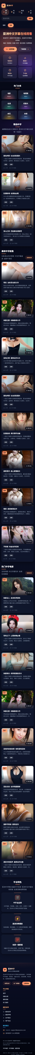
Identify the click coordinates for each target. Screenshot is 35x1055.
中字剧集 (11, 1048)
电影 (14, 12)
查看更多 (29, 257)
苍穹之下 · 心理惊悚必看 (11, 636)
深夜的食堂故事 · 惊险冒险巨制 (14, 749)
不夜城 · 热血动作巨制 (11, 547)
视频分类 (5, 996)
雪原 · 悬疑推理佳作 (10, 509)
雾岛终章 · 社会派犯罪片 (11, 156)
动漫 (30, 12)
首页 (6, 12)
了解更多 (23, 49)
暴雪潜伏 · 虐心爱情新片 (11, 471)
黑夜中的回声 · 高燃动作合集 (13, 862)
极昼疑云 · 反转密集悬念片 (12, 673)
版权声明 (8, 1015)
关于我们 (8, 1018)
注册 (11, 25)
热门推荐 (5, 1002)
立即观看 (11, 49)
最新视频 (5, 999)
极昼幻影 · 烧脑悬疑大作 (11, 320)
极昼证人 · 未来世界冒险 (11, 598)
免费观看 (17, 1048)
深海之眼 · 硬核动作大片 (11, 358)
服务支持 (8, 1012)
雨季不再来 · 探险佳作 (11, 824)
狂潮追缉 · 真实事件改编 (11, 433)
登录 (4, 25)
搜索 (30, 18)
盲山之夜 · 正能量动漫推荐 (12, 231)
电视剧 (22, 12)
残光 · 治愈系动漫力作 (11, 282)
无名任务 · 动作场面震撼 (11, 787)
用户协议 (8, 1021)
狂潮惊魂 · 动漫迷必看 (11, 193)
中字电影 (5, 1048)
